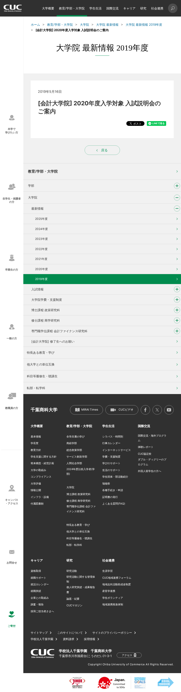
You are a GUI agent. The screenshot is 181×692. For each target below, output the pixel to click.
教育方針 (36, 450)
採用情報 (89, 639)
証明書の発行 (110, 497)
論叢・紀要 (72, 598)
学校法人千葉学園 (42, 639)
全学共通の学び (75, 436)
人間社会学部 (74, 463)
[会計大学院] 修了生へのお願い (52, 341)
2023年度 (41, 239)
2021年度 (41, 259)
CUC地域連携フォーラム (116, 577)
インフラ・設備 (40, 497)
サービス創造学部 (76, 456)
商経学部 (71, 443)
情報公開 (36, 490)
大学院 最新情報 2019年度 (144, 24)
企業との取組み (40, 597)
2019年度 (41, 279)
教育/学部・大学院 (72, 8)
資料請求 (68, 639)
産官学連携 (108, 591)
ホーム (35, 24)
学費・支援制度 (111, 456)
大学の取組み (38, 470)
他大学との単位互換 (40, 364)
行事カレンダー (111, 443)
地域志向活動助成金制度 (116, 584)
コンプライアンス (41, 476)
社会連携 (157, 8)
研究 (143, 8)
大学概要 (48, 8)
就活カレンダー (40, 584)
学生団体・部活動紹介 (115, 476)
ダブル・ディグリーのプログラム (152, 462)
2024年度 (41, 229)
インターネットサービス (116, 450)
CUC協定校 (144, 453)
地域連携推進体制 (112, 604)
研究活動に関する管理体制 (80, 579)
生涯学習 (107, 571)
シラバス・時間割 (112, 436)
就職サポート (38, 577)
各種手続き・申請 (112, 490)
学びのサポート (111, 463)
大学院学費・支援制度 (46, 299)
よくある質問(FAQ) (113, 503)
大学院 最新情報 (107, 24)
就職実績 (36, 591)
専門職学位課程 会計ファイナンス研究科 (59, 331)
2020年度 (41, 269)
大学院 (84, 24)
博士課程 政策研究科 (45, 310)
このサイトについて (70, 632)
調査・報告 (37, 604)
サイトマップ (39, 632)
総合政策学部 (74, 450)
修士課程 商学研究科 (45, 320)
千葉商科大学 (44, 409)
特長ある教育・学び (40, 352)
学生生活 (95, 8)
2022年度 (41, 249)
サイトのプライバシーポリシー (112, 632)
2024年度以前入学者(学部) (80, 471)
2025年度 (41, 219)
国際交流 (112, 8)
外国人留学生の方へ (149, 471)
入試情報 (37, 289)
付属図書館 (37, 503)
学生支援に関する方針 (44, 456)
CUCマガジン (74, 605)
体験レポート (145, 447)
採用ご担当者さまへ (42, 611)
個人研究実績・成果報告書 (80, 590)
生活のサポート (111, 470)
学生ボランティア (112, 597)
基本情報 (36, 436)
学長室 (34, 443)
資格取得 (36, 571)
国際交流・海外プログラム (152, 438)
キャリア (129, 8)
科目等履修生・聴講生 (42, 376)
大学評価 (36, 483)
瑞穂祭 (106, 483)
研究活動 (71, 571)
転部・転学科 (36, 388)
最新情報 (37, 208)
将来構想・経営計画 (42, 463)
